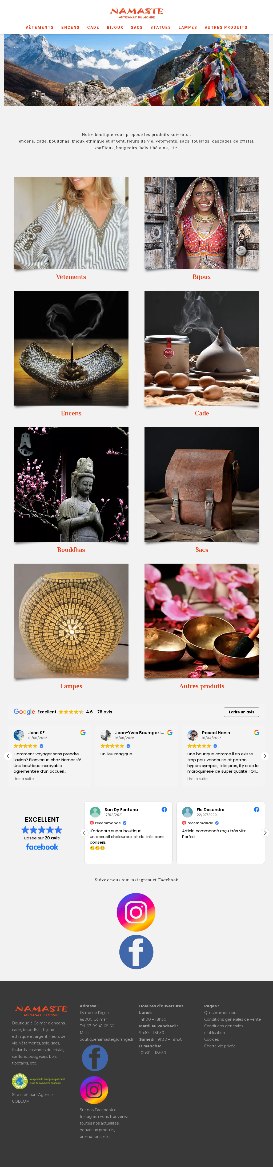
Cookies (211, 1039)
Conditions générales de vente (232, 1019)
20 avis (52, 838)
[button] (265, 756)
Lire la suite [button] (24, 779)
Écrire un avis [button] (241, 712)
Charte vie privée (220, 1046)
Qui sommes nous (221, 1012)
